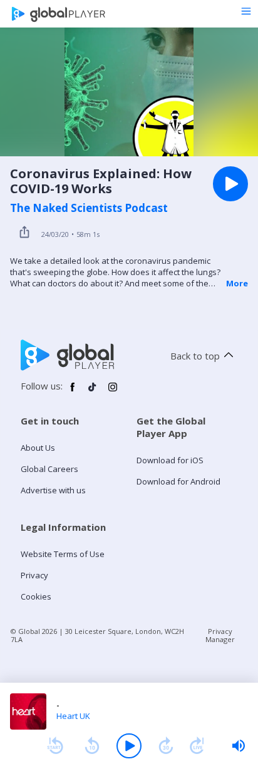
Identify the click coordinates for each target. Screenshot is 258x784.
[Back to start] (55, 745)
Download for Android (178, 481)
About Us (38, 447)
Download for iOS (170, 460)
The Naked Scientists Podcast (89, 208)
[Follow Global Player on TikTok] (92, 392)
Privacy (34, 575)
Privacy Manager (220, 635)
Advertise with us (53, 490)
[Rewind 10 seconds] (92, 745)
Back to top (195, 355)
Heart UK (73, 715)
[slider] (239, 746)
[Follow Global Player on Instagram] (112, 392)
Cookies (36, 596)
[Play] (129, 745)
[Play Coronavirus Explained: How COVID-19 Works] (230, 183)
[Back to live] (197, 745)
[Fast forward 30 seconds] (165, 745)
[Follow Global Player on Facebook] (72, 392)
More (237, 283)
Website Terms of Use (63, 554)
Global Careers (49, 469)
